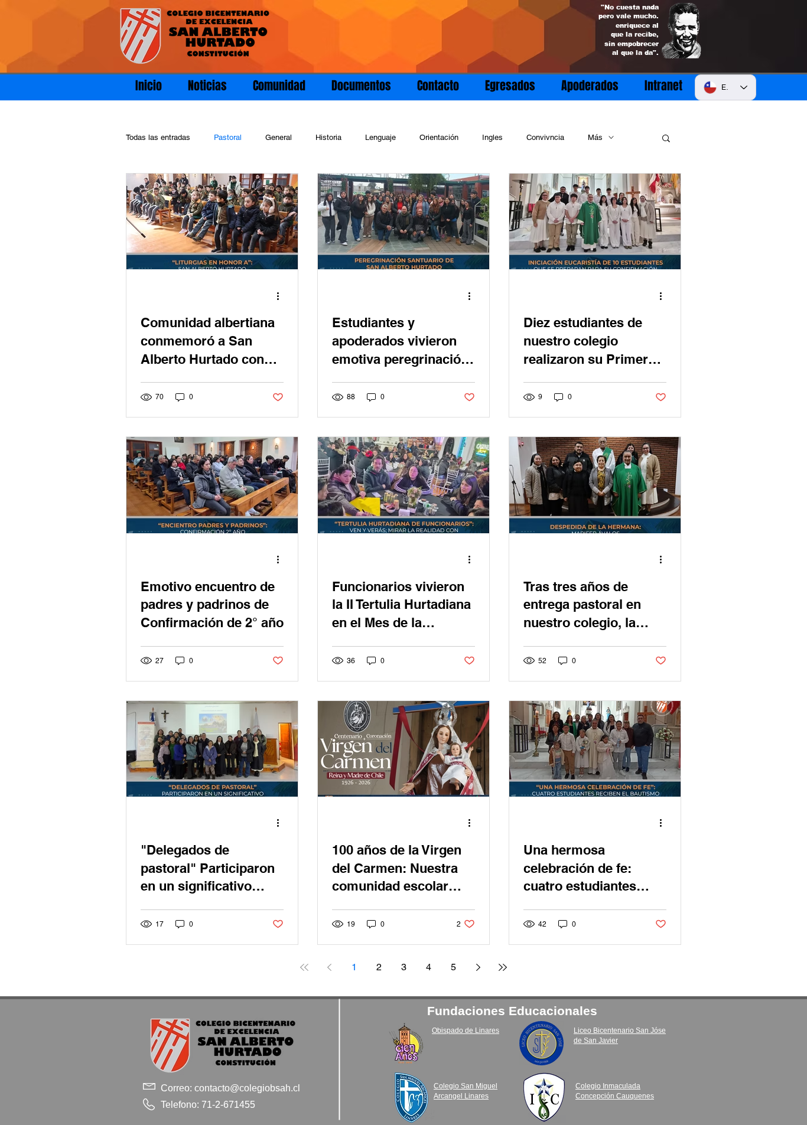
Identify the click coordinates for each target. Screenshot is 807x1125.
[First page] (304, 967)
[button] (666, 139)
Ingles (492, 137)
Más (595, 137)
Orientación (438, 137)
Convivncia (545, 137)
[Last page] (502, 967)
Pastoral (228, 137)
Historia (328, 137)
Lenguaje (380, 137)
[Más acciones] (282, 296)
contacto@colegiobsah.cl (247, 1088)
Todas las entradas (158, 137)
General (278, 137)
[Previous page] (329, 967)
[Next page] (478, 967)
